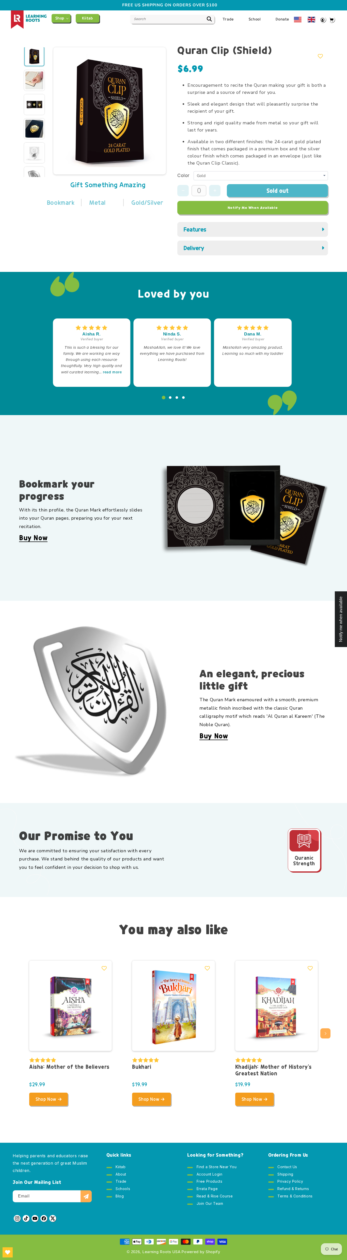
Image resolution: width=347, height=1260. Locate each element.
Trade (121, 1181)
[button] (61, 18)
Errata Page (206, 1189)
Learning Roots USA (161, 1251)
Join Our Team (209, 1204)
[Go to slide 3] (177, 397)
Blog (119, 1196)
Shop (59, 18)
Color (183, 175)
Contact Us (286, 1168)
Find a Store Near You (215, 1168)
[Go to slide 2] (170, 397)
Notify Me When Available (253, 207)
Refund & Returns (292, 1189)
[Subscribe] (86, 1196)
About (121, 1174)
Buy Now (33, 538)
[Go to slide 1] (163, 397)
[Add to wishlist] (320, 56)
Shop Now (46, 1099)
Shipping (284, 1174)
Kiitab (120, 1168)
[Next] (155, 106)
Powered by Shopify (200, 1251)
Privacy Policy (289, 1181)
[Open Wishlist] (8, 1252)
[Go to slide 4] (183, 397)
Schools (122, 1189)
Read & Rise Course (214, 1196)
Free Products (208, 1181)
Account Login (208, 1174)
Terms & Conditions (294, 1196)
